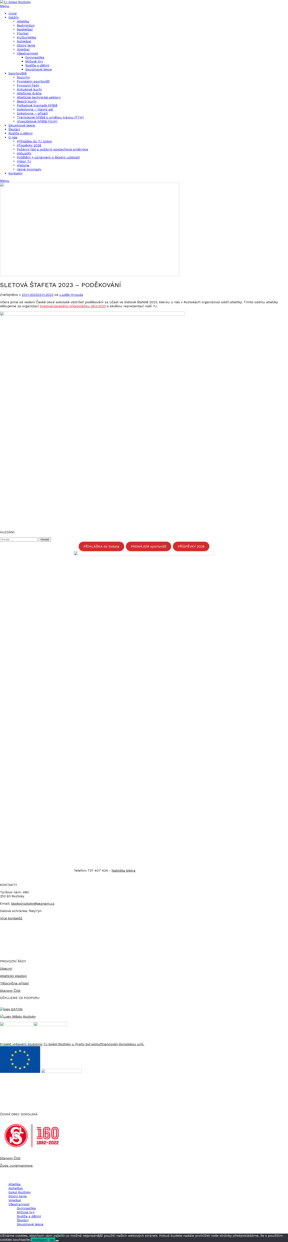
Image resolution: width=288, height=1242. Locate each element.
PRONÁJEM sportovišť (148, 546)
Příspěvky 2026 (29, 145)
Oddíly (13, 17)
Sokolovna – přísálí (32, 113)
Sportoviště (17, 73)
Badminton (26, 25)
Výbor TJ (24, 161)
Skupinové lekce (38, 69)
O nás (12, 137)
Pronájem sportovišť (33, 81)
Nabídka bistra (123, 870)
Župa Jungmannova (16, 1166)
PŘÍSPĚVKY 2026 (191, 546)
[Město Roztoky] (18, 1017)
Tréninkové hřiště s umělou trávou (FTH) (50, 117)
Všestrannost (27, 53)
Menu (4, 6)
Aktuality (24, 153)
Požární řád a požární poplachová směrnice (52, 149)
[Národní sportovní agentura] (50, 1025)
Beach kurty (26, 101)
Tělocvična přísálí (14, 983)
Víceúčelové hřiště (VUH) (37, 121)
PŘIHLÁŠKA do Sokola (101, 546)
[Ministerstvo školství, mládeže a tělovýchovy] (17, 1025)
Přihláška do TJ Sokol (34, 141)
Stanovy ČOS (10, 991)
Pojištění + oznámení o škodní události (48, 157)
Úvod (12, 13)
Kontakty (15, 173)
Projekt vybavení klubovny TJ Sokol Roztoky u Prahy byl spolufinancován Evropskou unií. (72, 1044)
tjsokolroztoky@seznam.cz (32, 904)
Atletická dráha (29, 93)
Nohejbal (24, 41)
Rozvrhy (23, 77)
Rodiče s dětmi (37, 65)
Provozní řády (28, 85)
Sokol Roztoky (19, 1192)
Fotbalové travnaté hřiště (37, 105)
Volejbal (23, 49)
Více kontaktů (11, 918)
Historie (23, 165)
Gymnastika (34, 57)
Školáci (14, 129)
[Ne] (57, 1240)
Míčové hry (34, 61)
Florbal (22, 33)
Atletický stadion (13, 976)
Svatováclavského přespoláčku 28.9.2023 (73, 306)
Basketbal (25, 29)
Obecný (6, 969)
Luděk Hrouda (71, 295)
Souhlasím (39, 1239)
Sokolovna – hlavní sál (35, 109)
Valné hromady (29, 169)
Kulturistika (26, 37)
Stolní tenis (26, 45)
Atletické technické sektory (39, 97)
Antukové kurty (29, 89)
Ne (52, 1239)
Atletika (23, 21)
